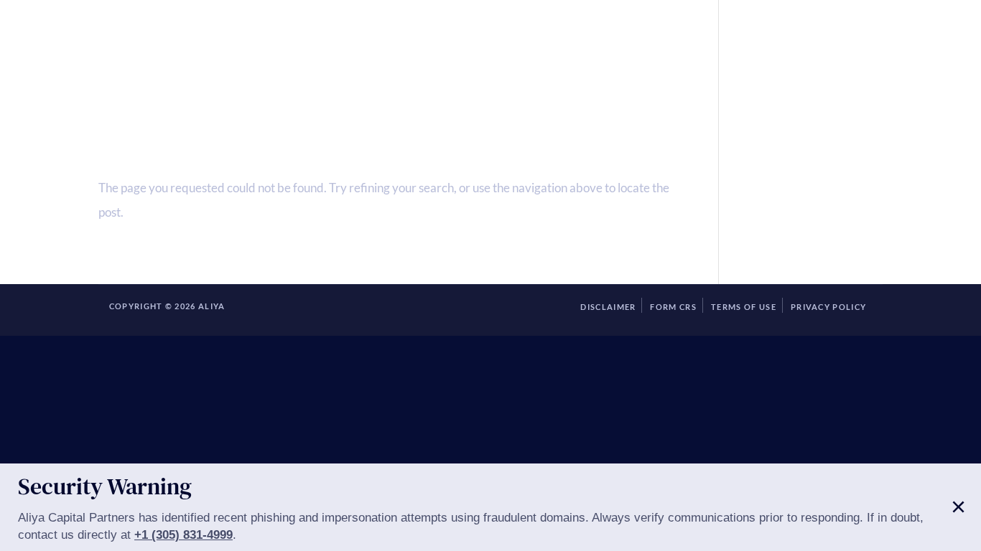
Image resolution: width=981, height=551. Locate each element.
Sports (703, 41)
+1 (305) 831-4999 (183, 535)
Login (841, 41)
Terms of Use (743, 306)
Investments (424, 41)
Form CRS (673, 306)
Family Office (317, 41)
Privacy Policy (828, 306)
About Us (222, 41)
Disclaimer (608, 306)
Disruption (623, 41)
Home (154, 41)
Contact (774, 41)
